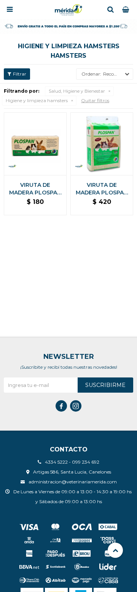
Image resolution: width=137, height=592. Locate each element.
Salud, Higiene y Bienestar (77, 91)
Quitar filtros (95, 100)
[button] (110, 9)
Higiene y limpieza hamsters (37, 100)
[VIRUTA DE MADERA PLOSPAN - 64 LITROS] (101, 143)
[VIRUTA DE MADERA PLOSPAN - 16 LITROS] (35, 143)
